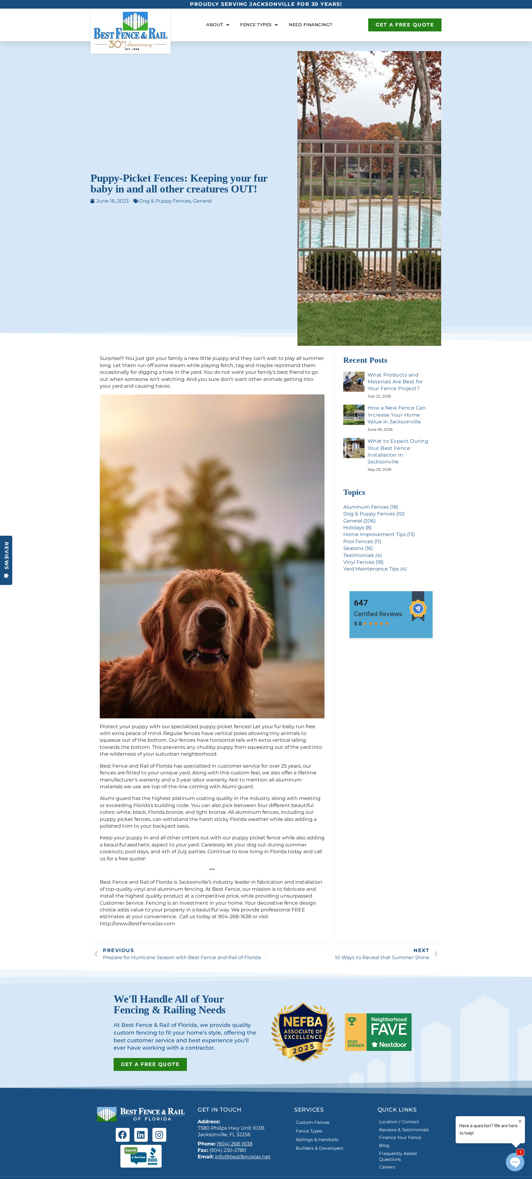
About (214, 24)
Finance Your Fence (400, 1137)
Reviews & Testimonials (404, 1130)
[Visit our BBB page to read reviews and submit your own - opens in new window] (141, 1156)
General (202, 201)
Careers (387, 1167)
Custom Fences (312, 1122)
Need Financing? (310, 24)
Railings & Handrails (317, 1139)
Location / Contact (399, 1121)
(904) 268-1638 (234, 1144)
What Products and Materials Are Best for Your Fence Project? (395, 382)
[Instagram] (159, 1135)
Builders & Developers (319, 1148)
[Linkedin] (141, 1135)
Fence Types (256, 24)
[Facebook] (123, 1135)
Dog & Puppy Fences (165, 201)
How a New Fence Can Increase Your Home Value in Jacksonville (397, 415)
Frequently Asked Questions (398, 1156)
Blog (384, 1145)
